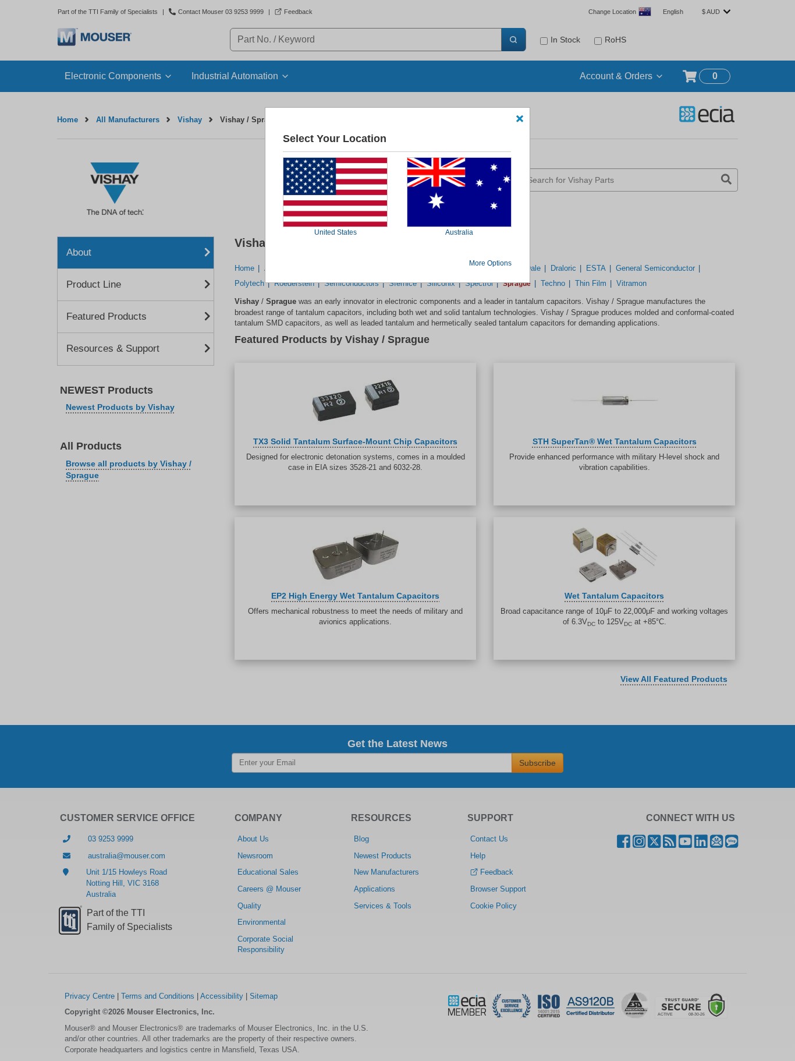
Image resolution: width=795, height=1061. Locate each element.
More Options (490, 263)
